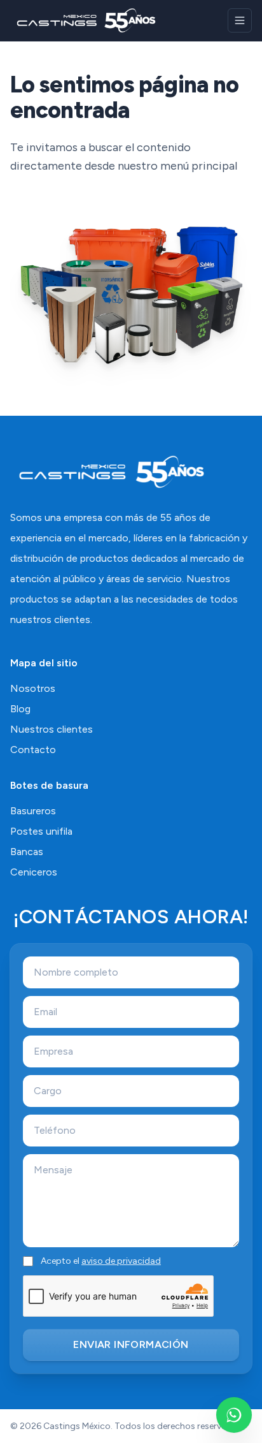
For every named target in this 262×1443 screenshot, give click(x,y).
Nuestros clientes (51, 729)
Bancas (26, 852)
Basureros (33, 811)
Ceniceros (33, 872)
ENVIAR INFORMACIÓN (130, 1344)
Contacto (33, 749)
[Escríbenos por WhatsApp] (234, 1415)
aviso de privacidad (121, 1261)
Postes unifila (41, 831)
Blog (20, 709)
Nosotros (32, 688)
